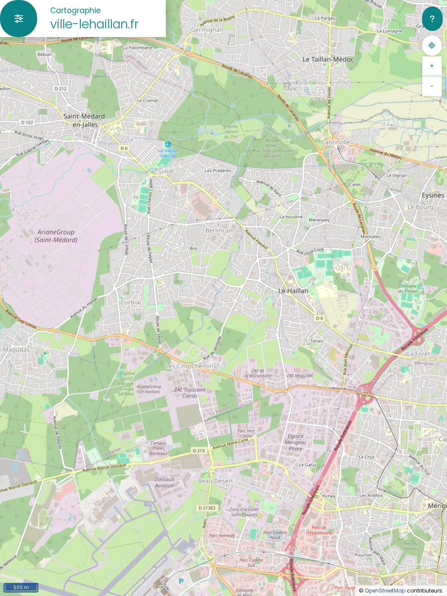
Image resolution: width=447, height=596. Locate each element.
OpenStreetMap (385, 590)
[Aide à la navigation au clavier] (432, 19)
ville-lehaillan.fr (94, 24)
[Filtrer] (18, 18)
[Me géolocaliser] (432, 45)
